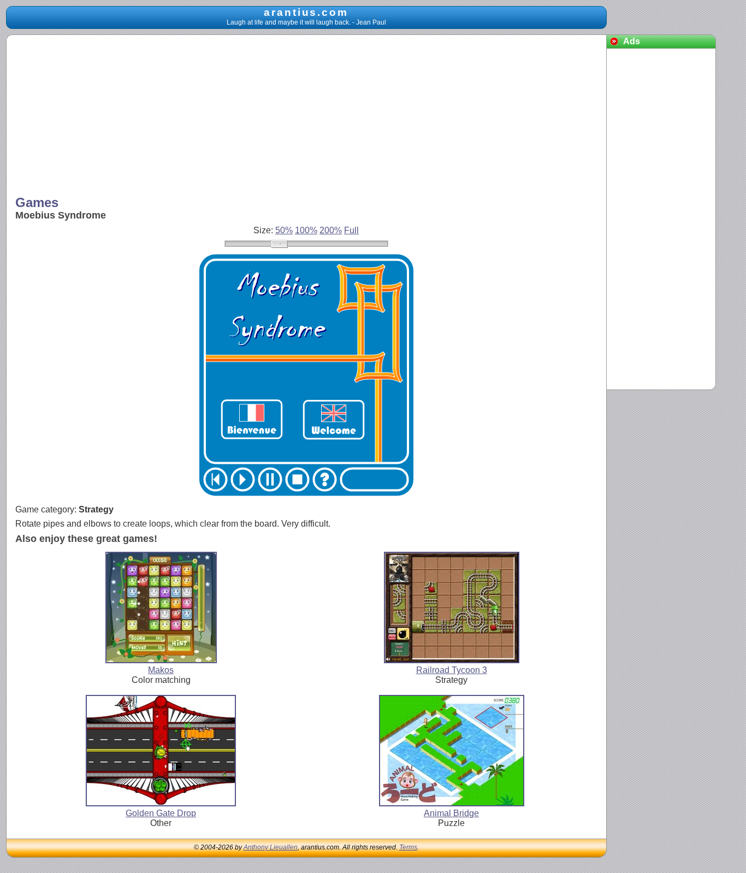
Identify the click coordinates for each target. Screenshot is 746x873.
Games (36, 202)
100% (306, 230)
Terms (408, 847)
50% (284, 230)
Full (351, 230)
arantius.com (306, 12)
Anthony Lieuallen (271, 847)
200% (330, 230)
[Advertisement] (306, 116)
